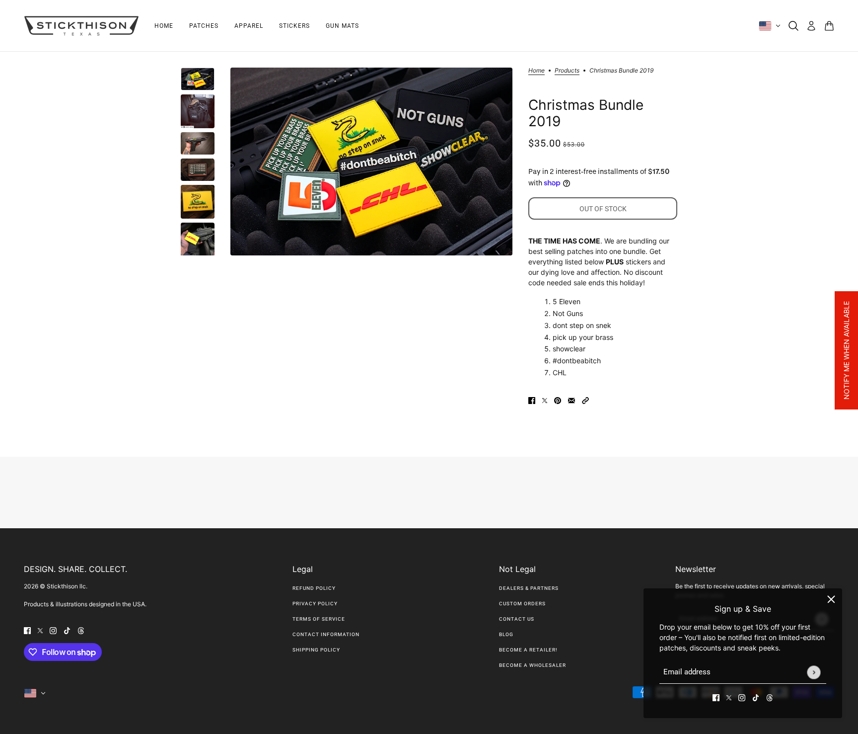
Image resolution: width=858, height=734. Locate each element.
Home (536, 71)
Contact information (325, 634)
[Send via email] (571, 400)
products (567, 71)
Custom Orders (522, 603)
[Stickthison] (81, 26)
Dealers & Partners (529, 588)
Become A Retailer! (528, 649)
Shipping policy (316, 649)
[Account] (811, 26)
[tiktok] (755, 697)
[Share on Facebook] (531, 400)
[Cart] (829, 26)
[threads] (769, 697)
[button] (585, 400)
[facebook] (716, 697)
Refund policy (314, 588)
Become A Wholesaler (532, 665)
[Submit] (813, 672)
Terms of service (318, 619)
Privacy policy (315, 603)
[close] (831, 599)
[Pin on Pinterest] (557, 400)
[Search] (793, 26)
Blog (506, 634)
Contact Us (516, 619)
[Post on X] (544, 400)
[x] (728, 697)
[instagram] (741, 697)
